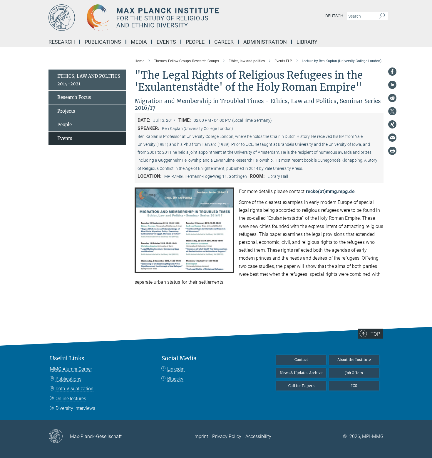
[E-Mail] (392, 137)
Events (64, 138)
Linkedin (176, 369)
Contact (301, 359)
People (64, 124)
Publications (68, 379)
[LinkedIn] (392, 84)
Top (375, 334)
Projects (66, 111)
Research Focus (74, 97)
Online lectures (71, 398)
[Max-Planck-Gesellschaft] (59, 437)
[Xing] (392, 124)
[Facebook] (392, 71)
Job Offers (354, 373)
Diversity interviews (75, 408)
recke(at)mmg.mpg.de (330, 191)
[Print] (392, 150)
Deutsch (334, 15)
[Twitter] (392, 111)
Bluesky (175, 379)
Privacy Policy (226, 436)
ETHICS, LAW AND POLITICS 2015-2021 (88, 80)
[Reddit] (392, 98)
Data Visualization (74, 388)
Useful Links (67, 358)
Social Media (179, 358)
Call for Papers (301, 385)
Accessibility (258, 436)
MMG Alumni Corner (71, 369)
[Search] (382, 16)
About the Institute (354, 359)
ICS (354, 385)
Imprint (200, 436)
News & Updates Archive (301, 373)
